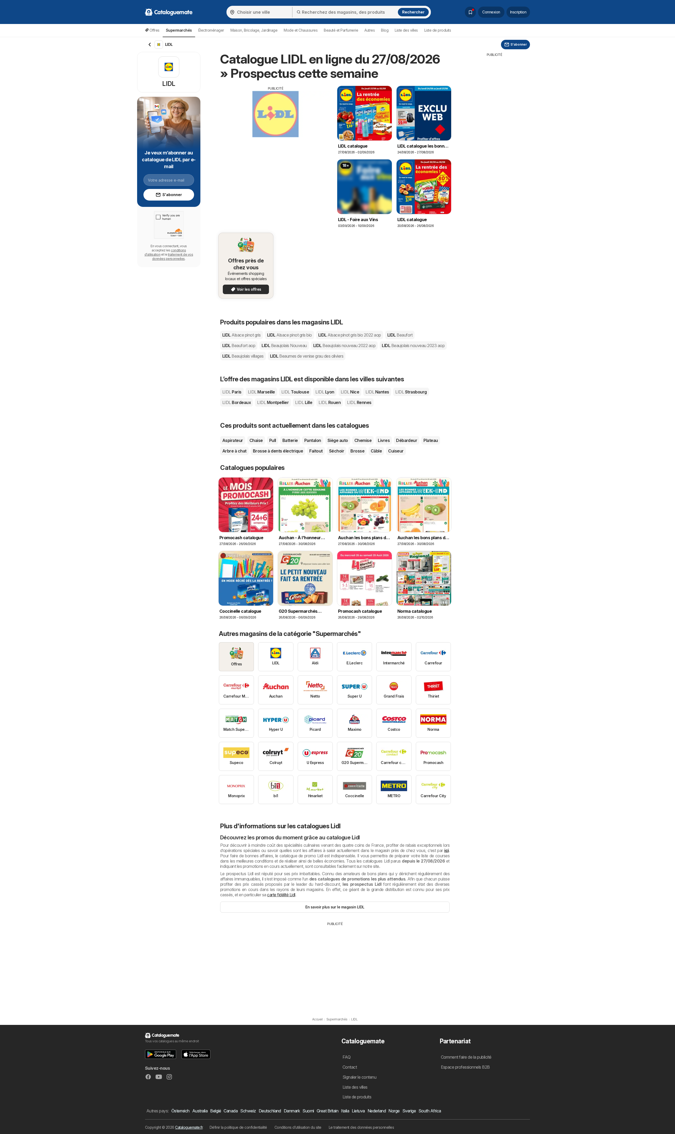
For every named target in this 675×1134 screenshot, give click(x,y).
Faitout (315, 451)
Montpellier (273, 402)
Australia (200, 1110)
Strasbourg (411, 392)
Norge (393, 1110)
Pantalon (312, 440)
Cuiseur (395, 451)
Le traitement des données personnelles (361, 1127)
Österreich (180, 1110)
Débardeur (406, 440)
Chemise (363, 440)
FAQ (346, 1057)
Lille (303, 402)
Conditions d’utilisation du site (297, 1127)
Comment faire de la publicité (466, 1057)
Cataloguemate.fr (188, 1127)
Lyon (324, 392)
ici (446, 850)
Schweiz (248, 1110)
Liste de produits (437, 30)
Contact (350, 1067)
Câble (376, 451)
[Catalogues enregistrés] (470, 12)
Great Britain (327, 1110)
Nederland (377, 1110)
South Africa (429, 1110)
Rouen (330, 402)
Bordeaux (236, 402)
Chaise (256, 440)
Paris (232, 392)
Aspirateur (232, 440)
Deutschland (270, 1110)
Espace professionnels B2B (465, 1067)
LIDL (241, 335)
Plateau (430, 440)
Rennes (359, 402)
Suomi (308, 1110)
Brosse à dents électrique (278, 451)
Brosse (357, 451)
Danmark (292, 1110)
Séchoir (336, 451)
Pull (272, 440)
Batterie (290, 440)
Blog (384, 30)
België (215, 1110)
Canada (231, 1110)
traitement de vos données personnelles (172, 256)
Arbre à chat (234, 451)
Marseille (261, 392)
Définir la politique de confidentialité (238, 1127)
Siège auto (337, 440)
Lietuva (358, 1110)
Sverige (409, 1110)
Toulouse (295, 392)
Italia (345, 1110)
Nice (350, 392)
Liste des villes (406, 30)
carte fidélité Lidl (281, 894)
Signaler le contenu (359, 1077)
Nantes (377, 392)
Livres (384, 440)
